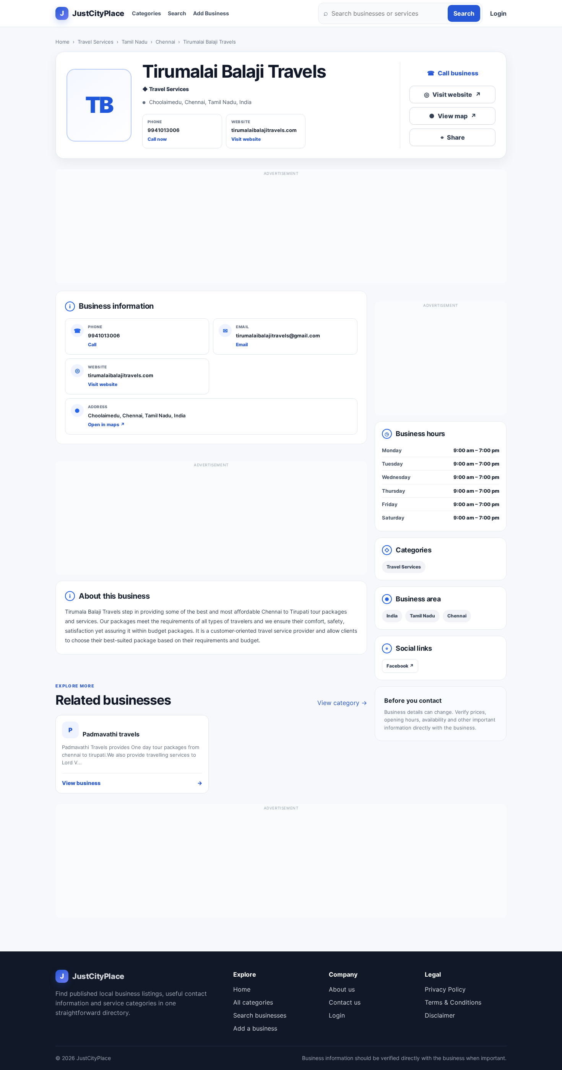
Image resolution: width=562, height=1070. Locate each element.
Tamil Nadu (135, 42)
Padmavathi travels (111, 734)
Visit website (246, 139)
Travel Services (96, 42)
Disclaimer (440, 1015)
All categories (253, 1002)
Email (242, 344)
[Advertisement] (281, 229)
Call (92, 344)
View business (132, 783)
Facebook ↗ (400, 666)
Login (498, 13)
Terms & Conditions (453, 1002)
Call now (157, 139)
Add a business (255, 1028)
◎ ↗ (452, 94)
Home (62, 42)
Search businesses (259, 1015)
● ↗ (452, 116)
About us (342, 989)
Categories (146, 13)
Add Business (211, 13)
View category (342, 703)
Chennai (165, 42)
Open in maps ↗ (106, 424)
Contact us (345, 1002)
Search (177, 13)
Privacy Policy (445, 989)
